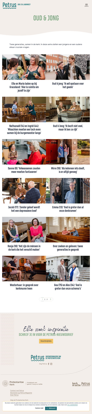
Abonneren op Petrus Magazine (21, 393)
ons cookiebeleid (72, 405)
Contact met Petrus (17, 390)
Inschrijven (46, 341)
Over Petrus (14, 395)
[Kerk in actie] (76, 384)
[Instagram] (51, 364)
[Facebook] (48, 364)
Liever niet (39, 408)
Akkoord (52, 408)
